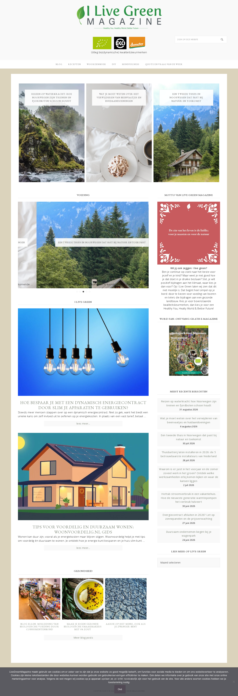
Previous (23, 245)
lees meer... (83, 423)
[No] (233, 681)
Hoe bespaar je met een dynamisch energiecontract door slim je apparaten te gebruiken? (83, 405)
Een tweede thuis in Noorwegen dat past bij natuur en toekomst (186, 97)
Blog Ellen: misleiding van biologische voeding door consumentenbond (39, 626)
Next (143, 245)
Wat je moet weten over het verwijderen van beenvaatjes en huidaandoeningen (119, 97)
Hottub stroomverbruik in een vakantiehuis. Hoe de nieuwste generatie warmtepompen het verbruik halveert (189, 497)
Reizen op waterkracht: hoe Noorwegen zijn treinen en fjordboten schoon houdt (51, 97)
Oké (120, 689)
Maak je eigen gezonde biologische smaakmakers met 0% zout (83, 626)
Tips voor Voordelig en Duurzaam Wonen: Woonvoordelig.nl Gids (83, 529)
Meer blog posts (83, 637)
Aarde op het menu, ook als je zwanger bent (126, 625)
